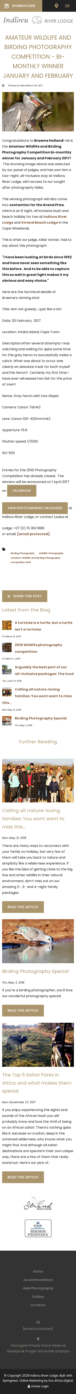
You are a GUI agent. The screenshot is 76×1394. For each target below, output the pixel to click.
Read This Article (23, 907)
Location (38, 1305)
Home (38, 1271)
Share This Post (27, 596)
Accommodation (38, 1279)
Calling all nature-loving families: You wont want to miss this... (33, 818)
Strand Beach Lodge (39, 222)
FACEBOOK (22, 490)
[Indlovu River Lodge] (38, 19)
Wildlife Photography (51, 553)
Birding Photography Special (35, 971)
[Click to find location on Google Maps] (56, 6)
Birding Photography (23, 553)
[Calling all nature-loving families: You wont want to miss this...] (38, 780)
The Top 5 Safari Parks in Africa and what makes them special (37, 1083)
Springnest (10, 1381)
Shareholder (23, 5)
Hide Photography (38, 1288)
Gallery (38, 1296)
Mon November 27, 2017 (18, 1102)
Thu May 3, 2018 (13, 982)
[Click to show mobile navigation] (69, 6)
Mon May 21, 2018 (14, 838)
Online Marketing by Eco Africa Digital (46, 1381)
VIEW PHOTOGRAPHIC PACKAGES (35, 508)
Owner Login (39, 1386)
